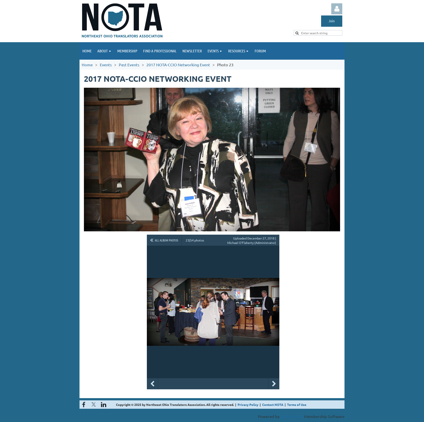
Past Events (129, 64)
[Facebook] (84, 404)
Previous (152, 383)
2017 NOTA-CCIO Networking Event (178, 64)
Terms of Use (296, 405)
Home (87, 64)
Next (273, 383)
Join (332, 20)
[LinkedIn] (103, 404)
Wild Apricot (291, 416)
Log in (336, 8)
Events (106, 64)
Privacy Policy (248, 405)
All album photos (166, 240)
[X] (94, 404)
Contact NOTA (272, 405)
